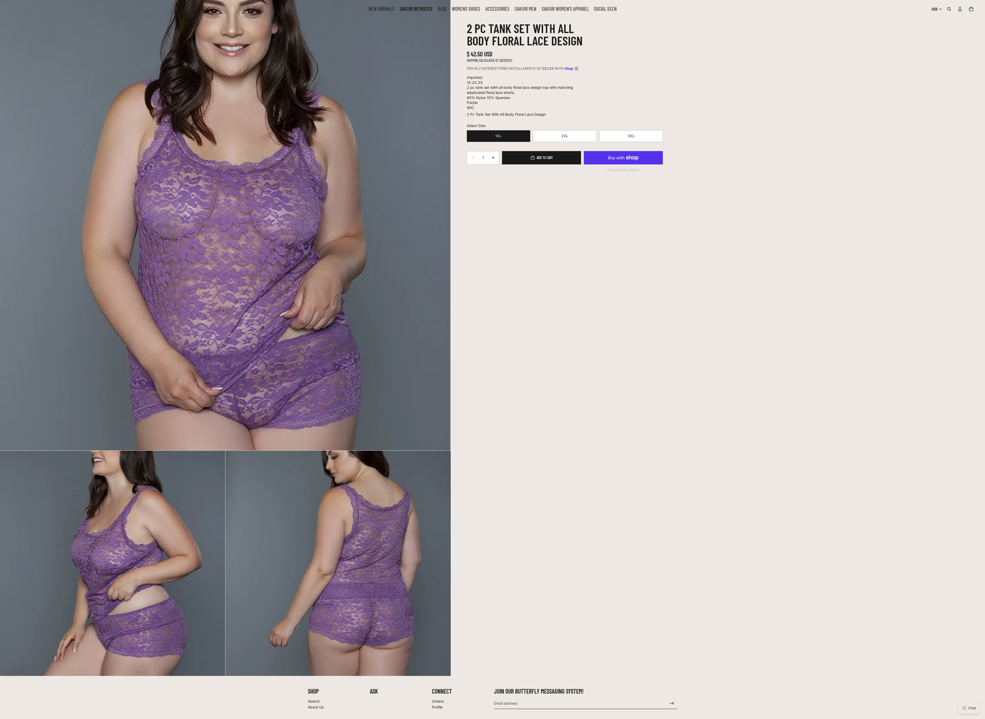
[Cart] (971, 9)
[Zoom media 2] (112, 563)
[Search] (949, 9)
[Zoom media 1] (225, 225)
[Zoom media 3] (338, 563)
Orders (438, 701)
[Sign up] (671, 703)
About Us (315, 707)
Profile (437, 707)
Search (314, 701)
